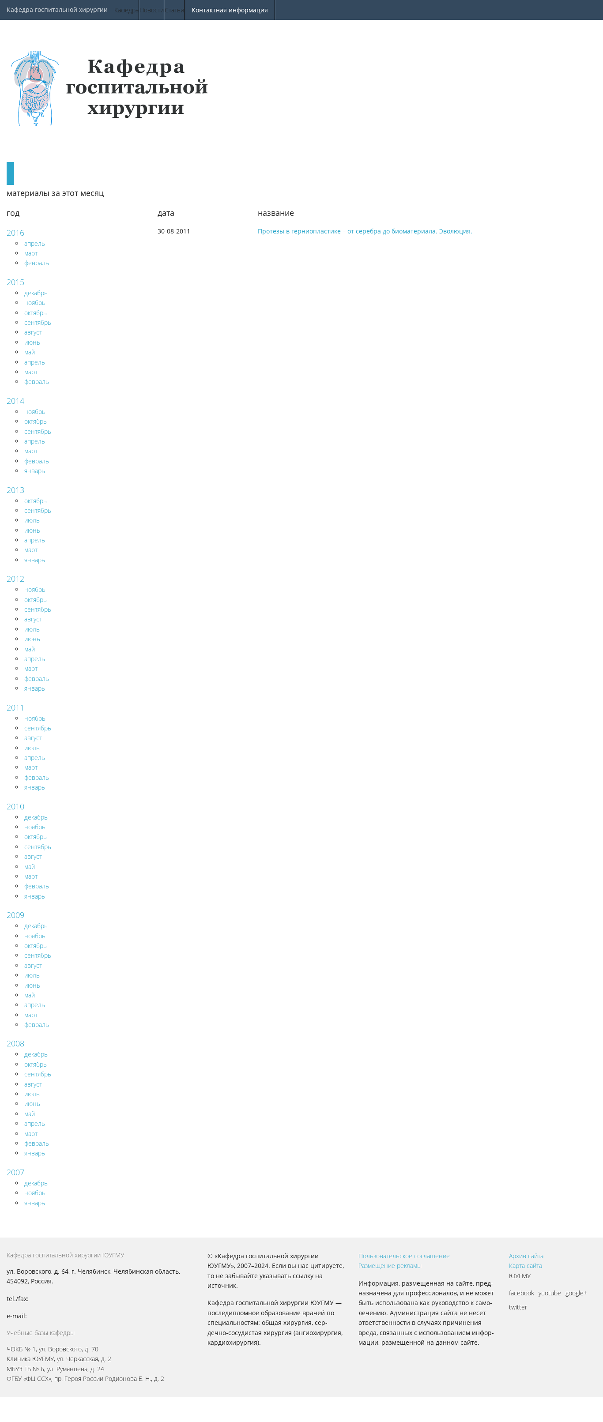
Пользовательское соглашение (404, 1256)
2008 (15, 1043)
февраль (36, 263)
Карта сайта (525, 1265)
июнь (32, 342)
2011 (15, 707)
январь (34, 470)
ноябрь (34, 302)
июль (32, 520)
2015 (15, 282)
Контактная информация (230, 10)
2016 (15, 232)
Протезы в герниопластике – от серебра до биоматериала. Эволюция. (365, 231)
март (31, 253)
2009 (15, 915)
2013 (15, 490)
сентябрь (37, 322)
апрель (34, 243)
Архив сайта (526, 1256)
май (29, 352)
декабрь (36, 293)
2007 (15, 1172)
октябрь (35, 312)
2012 (15, 578)
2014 (15, 400)
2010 (15, 806)
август (33, 332)
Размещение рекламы (390, 1265)
